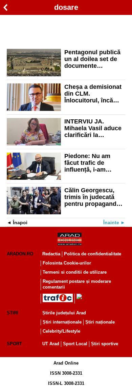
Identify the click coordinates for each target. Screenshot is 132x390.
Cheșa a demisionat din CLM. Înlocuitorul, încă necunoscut (93, 93)
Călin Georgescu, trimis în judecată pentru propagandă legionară (92, 197)
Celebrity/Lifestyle (61, 331)
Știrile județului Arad (64, 312)
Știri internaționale (62, 322)
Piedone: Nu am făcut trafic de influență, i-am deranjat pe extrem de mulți (91, 163)
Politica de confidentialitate (92, 253)
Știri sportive (104, 343)
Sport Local (75, 343)
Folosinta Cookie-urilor (67, 263)
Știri (12, 312)
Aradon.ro (20, 253)
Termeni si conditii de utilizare (75, 272)
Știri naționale (100, 322)
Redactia (51, 253)
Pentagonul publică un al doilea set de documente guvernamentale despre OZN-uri (92, 59)
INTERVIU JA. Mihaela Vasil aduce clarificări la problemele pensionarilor (93, 128)
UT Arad (50, 343)
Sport (14, 343)
